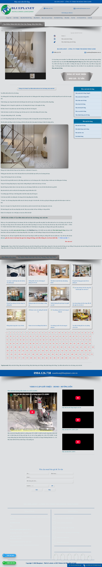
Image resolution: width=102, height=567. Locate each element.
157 (29, 354)
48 (70, 336)
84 (17, 343)
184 (46, 358)
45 (60, 336)
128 (93, 347)
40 (43, 336)
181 (35, 358)
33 (20, 336)
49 (73, 336)
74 (70, 340)
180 (31, 358)
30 (10, 336)
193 (82, 358)
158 (33, 354)
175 (11, 358)
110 (23, 347)
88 (30, 343)
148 (82, 350)
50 (76, 336)
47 (66, 336)
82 (10, 343)
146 (74, 350)
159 (37, 354)
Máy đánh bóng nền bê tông (34, 248)
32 (17, 336)
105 (90, 343)
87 (27, 343)
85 (20, 343)
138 (43, 350)
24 (79, 332)
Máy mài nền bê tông (22, 2)
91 (40, 343)
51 (80, 336)
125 (81, 347)
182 (39, 358)
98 (63, 343)
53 (86, 336)
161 (45, 354)
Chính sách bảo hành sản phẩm (65, 518)
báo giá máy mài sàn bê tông (81, 246)
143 (62, 350)
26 (85, 332)
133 (23, 350)
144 (66, 350)
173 (92, 354)
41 (47, 336)
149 (86, 350)
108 (15, 347)
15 (49, 332)
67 (47, 340)
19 (62, 332)
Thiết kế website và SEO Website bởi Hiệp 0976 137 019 (60, 563)
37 (33, 336)
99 (66, 343)
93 (47, 343)
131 (15, 350)
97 (60, 343)
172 (88, 354)
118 (54, 347)
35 (27, 336)
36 (30, 336)
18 (59, 332)
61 (27, 340)
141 (54, 350)
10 (32, 332)
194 (86, 358)
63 (33, 340)
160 (41, 354)
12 (39, 332)
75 (73, 340)
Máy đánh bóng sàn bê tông (20, 248)
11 (35, 332)
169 (76, 354)
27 (88, 332)
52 (83, 336)
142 (58, 350)
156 (25, 354)
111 (27, 347)
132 (19, 350)
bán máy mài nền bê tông (59, 246)
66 (43, 340)
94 (50, 343)
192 (78, 358)
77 (80, 340)
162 (49, 354)
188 (62, 358)
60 (23, 340)
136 (35, 350)
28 (92, 332)
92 (43, 343)
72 (63, 340)
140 (50, 350)
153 (15, 354)
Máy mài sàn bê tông (41, 118)
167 (68, 354)
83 (13, 343)
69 (53, 340)
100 (70, 343)
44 (56, 336)
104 (86, 343)
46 (63, 336)
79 (86, 340)
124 (77, 347)
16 (52, 332)
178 (23, 358)
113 (34, 347)
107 (11, 347)
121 (65, 347)
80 (90, 340)
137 (39, 350)
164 (56, 354)
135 (31, 350)
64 (37, 340)
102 (78, 343)
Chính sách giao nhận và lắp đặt (65, 527)
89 (33, 343)
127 (89, 347)
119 (57, 347)
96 (56, 343)
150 (90, 350)
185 (50, 358)
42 (50, 336)
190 (70, 358)
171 (84, 354)
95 (53, 343)
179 (27, 358)
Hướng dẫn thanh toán (63, 537)
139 (46, 350)
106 (7, 347)
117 (50, 347)
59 (20, 340)
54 (90, 336)
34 (23, 336)
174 (7, 358)
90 (37, 343)
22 (72, 332)
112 (31, 347)
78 (83, 340)
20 (65, 332)
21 (69, 332)
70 (56, 340)
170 (80, 354)
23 (75, 332)
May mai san (28, 209)
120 (61, 347)
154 (19, 354)
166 (64, 354)
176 (15, 358)
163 (53, 354)
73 (66, 340)
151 (7, 354)
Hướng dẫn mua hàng (63, 542)
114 (38, 347)
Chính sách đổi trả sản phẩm (64, 523)
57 (13, 340)
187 (58, 358)
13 (42, 332)
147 (78, 350)
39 (40, 336)
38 (37, 336)
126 (85, 347)
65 (40, 340)
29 (7, 336)
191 (74, 358)
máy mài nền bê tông (19, 108)
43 (53, 336)
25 (82, 332)
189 (66, 358)
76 (76, 340)
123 (73, 347)
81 (7, 343)
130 (11, 350)
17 (55, 332)
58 (17, 340)
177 (19, 358)
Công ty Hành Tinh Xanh (15, 246)
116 (46, 347)
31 (13, 336)
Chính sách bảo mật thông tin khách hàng (68, 532)
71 (60, 340)
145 (70, 350)
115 (42, 347)
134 (27, 350)
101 (74, 343)
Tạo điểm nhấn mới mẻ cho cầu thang (51, 248)
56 (10, 340)
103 (82, 343)
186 (54, 358)
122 (69, 347)
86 (23, 343)
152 (11, 354)
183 (43, 358)
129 (7, 350)
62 (30, 340)
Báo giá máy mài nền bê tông (30, 246)
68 (50, 340)
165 (60, 354)
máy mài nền (63, 248)
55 (7, 340)
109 (19, 347)
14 (45, 332)
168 (72, 354)
